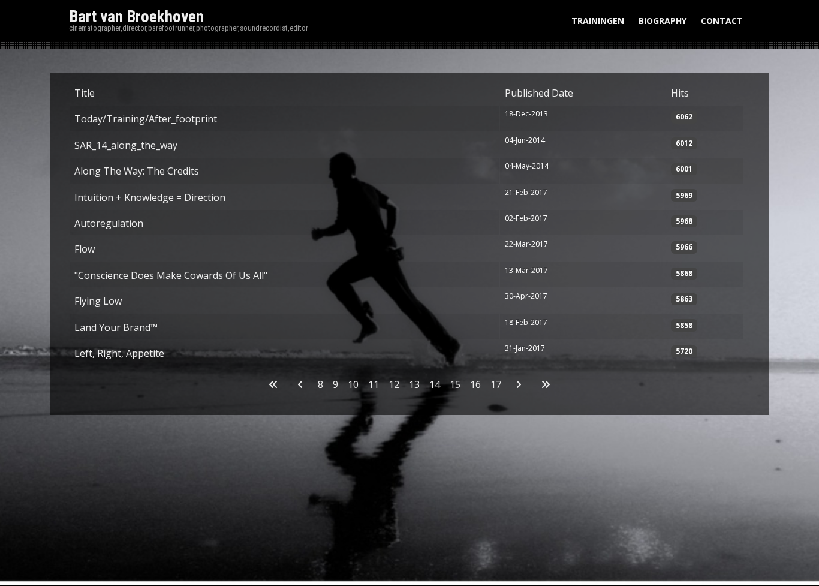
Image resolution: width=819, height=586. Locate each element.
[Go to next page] (518, 384)
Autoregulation (108, 223)
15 (455, 384)
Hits (680, 93)
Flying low (98, 301)
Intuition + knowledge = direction (149, 197)
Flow (84, 249)
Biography (662, 20)
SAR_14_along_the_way (125, 145)
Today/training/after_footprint (145, 118)
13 (414, 384)
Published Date (539, 93)
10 (353, 384)
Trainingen (597, 20)
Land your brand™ (116, 327)
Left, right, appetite (119, 353)
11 (373, 384)
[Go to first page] (273, 384)
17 (495, 384)
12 (394, 384)
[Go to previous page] (300, 384)
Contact (722, 20)
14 (434, 384)
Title (84, 93)
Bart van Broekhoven (136, 16)
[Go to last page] (545, 384)
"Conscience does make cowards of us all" (170, 275)
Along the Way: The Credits (136, 171)
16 (475, 384)
